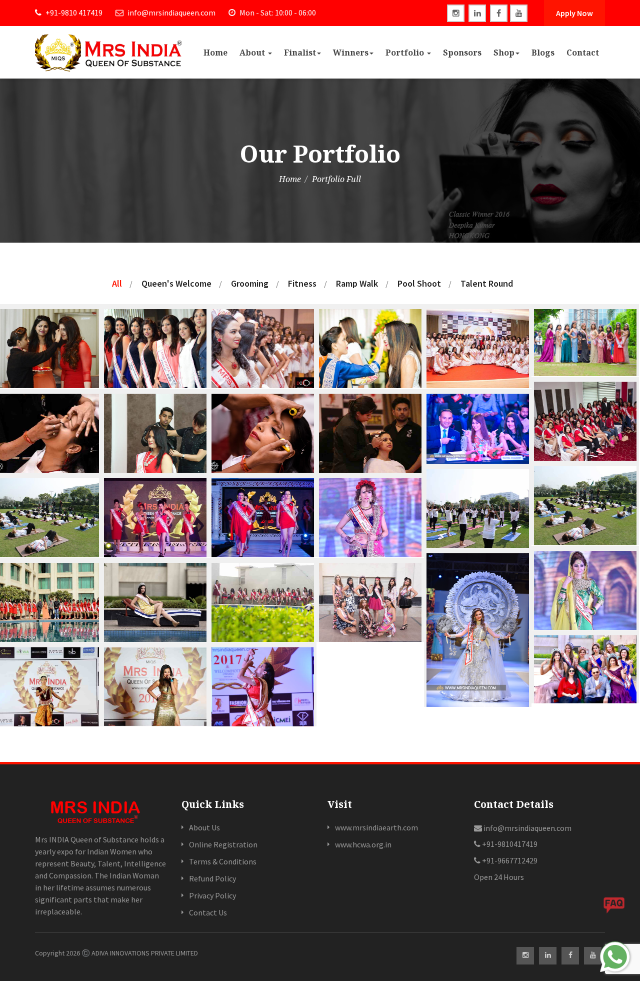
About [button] (253, 52)
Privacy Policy (212, 895)
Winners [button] (350, 52)
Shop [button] (504, 52)
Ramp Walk (357, 283)
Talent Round (486, 283)
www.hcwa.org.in (363, 844)
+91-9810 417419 (73, 13)
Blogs (543, 52)
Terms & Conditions (222, 861)
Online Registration (223, 844)
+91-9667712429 (509, 860)
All (117, 283)
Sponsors (462, 52)
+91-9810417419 (509, 844)
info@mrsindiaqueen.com (171, 13)
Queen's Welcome (177, 283)
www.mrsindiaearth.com (376, 827)
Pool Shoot (419, 283)
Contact (582, 52)
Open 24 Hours (499, 877)
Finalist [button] (300, 52)
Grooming (249, 283)
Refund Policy (212, 878)
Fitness (302, 283)
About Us (204, 827)
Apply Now (574, 13)
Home (216, 52)
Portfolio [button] (406, 52)
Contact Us (208, 912)
